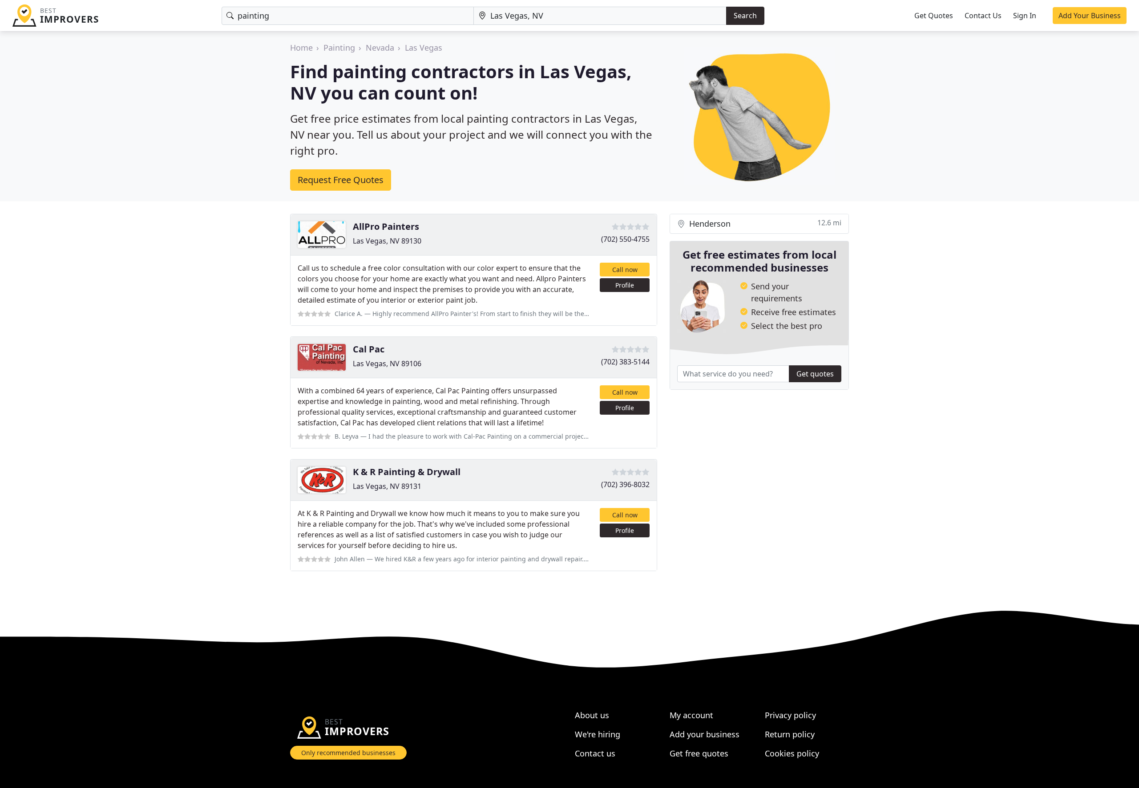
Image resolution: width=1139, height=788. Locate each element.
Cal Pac (368, 349)
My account (691, 715)
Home (301, 47)
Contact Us (983, 15)
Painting (339, 47)
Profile (624, 285)
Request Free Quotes (341, 180)
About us (592, 715)
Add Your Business (1089, 15)
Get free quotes (699, 753)
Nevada (380, 47)
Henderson (764, 223)
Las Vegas (423, 47)
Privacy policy (790, 715)
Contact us (595, 753)
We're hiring (597, 734)
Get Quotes (933, 15)
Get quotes (815, 374)
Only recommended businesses (348, 752)
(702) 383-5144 (625, 362)
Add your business (704, 734)
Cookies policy (792, 753)
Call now (625, 269)
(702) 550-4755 (625, 239)
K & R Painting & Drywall (406, 472)
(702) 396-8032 (625, 484)
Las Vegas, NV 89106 (387, 363)
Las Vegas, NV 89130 (387, 241)
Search (745, 15)
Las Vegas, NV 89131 (387, 486)
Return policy (790, 734)
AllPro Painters (386, 226)
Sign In (1024, 15)
